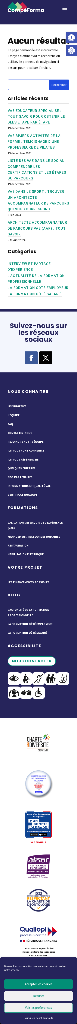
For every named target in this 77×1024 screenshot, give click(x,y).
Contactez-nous (20, 433)
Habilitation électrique (26, 554)
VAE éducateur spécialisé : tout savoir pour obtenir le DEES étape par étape (36, 116)
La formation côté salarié (35, 294)
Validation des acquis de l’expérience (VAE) (35, 525)
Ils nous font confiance (26, 450)
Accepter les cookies (38, 984)
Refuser (38, 996)
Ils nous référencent (24, 459)
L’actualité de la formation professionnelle (28, 612)
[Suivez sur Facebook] (31, 357)
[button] (71, 37)
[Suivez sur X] (45, 357)
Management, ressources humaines (34, 537)
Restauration (18, 545)
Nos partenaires (20, 477)
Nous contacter (32, 661)
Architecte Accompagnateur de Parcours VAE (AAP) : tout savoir (37, 228)
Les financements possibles (28, 582)
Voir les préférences (38, 1008)
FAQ (10, 424)
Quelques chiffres (22, 468)
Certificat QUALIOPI (22, 495)
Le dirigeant (17, 406)
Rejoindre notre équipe (25, 442)
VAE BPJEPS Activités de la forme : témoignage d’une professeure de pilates (34, 141)
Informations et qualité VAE (29, 486)
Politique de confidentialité (38, 1017)
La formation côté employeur (38, 288)
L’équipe (13, 415)
